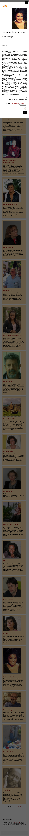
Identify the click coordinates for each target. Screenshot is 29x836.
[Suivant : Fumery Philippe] (6, 5)
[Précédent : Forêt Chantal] (3, 5)
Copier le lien (23, 104)
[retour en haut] (25, 108)
